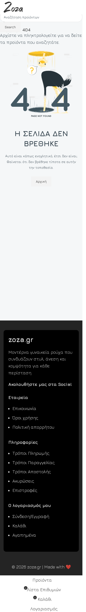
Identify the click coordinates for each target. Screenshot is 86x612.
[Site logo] (13, 6)
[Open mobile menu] (77, 7)
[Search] (68, 7)
